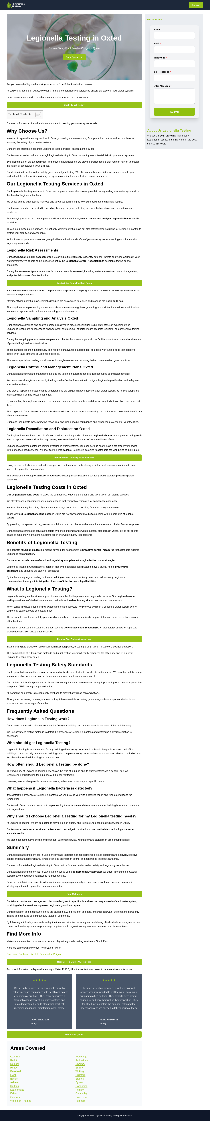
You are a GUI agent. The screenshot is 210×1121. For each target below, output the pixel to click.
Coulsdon (24, 954)
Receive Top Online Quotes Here (74, 639)
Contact (196, 5)
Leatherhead (17, 1089)
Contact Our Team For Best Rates (74, 283)
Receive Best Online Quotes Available (74, 457)
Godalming (81, 1086)
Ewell (13, 1075)
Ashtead (14, 1082)
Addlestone (81, 1060)
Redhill (34, 954)
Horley (14, 1067)
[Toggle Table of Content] (36, 114)
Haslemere (81, 1097)
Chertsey (80, 1064)
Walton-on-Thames (20, 1101)
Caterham (12, 954)
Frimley (79, 1089)
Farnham (80, 1101)
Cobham (15, 1097)
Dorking (14, 1086)
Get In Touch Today (74, 105)
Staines (79, 1078)
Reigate (57, 954)
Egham (79, 1082)
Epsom (14, 1078)
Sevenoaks (46, 954)
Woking (79, 1071)
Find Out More (74, 894)
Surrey (79, 1067)
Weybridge (81, 1056)
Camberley (81, 1093)
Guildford (80, 1075)
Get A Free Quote (74, 1034)
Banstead (15, 1071)
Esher (13, 1093)
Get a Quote (72, 57)
